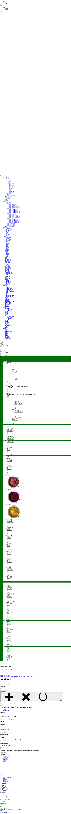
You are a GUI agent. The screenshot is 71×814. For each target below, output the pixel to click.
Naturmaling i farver (10, 18)
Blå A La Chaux (8, 74)
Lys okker (6, 92)
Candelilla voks (7, 127)
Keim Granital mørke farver (14, 52)
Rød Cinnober (9, 571)
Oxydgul (6, 98)
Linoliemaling (5, 62)
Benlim (8, 604)
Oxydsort (6, 99)
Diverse (4, 761)
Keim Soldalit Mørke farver (14, 57)
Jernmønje (6, 86)
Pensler (6, 164)
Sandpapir (6, 169)
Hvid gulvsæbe (9, 628)
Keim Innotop (9, 29)
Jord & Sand (11, 20)
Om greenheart (5, 768)
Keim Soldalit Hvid (12, 54)
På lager (1, 741)
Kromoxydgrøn (7, 88)
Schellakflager (9, 586)
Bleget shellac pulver (10, 600)
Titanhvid (6, 114)
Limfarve (6, 34)
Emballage (9, 649)
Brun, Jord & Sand (8, 65)
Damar (6, 129)
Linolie (6, 150)
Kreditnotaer (5, 779)
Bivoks (6, 121)
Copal (6, 128)
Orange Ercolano (8, 97)
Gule (10, 25)
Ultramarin (7, 115)
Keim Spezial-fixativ (10, 438)
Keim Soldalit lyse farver (13, 55)
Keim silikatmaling (8, 28)
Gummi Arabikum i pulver (9, 131)
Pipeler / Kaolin (9, 614)
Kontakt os (4, 771)
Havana (6, 83)
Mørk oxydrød (7, 96)
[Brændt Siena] (5, 675)
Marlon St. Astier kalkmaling (10, 61)
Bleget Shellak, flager (8, 123)
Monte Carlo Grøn (8, 94)
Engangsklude (7, 172)
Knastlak (6, 161)
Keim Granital (9, 48)
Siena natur (7, 112)
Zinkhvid (6, 119)
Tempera (6, 35)
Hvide (10, 19)
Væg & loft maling (6, 12)
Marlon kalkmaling (10, 425)
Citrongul (6, 76)
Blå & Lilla (11, 22)
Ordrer (4, 778)
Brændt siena (7, 73)
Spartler (6, 168)
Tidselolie (6, 162)
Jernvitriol (6, 132)
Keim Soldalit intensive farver (14, 56)
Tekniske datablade (6, 756)
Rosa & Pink (11, 26)
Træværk (4, 142)
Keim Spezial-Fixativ (11, 60)
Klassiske (8, 444)
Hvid (8, 15)
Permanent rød (9, 530)
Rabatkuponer (5, 781)
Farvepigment (5, 71)
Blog (1, 5)
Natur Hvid (9, 16)
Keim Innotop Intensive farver (14, 41)
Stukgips (6, 140)
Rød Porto (6, 110)
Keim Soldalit (9, 53)
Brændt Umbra (9, 526)
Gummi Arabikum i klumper (10, 130)
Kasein (6, 133)
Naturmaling (7, 13)
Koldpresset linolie (10, 151)
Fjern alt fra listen (19, 809)
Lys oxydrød (7, 93)
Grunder (8, 17)
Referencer (4, 760)
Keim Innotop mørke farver (14, 42)
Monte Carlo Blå (8, 95)
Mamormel (8, 616)
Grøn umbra (7, 79)
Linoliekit (6, 146)
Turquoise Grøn (7, 113)
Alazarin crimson (8, 72)
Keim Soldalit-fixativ (10, 427)
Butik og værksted (6, 770)
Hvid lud (6, 149)
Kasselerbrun (7, 89)
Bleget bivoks (9, 584)
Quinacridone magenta (9, 108)
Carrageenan (9, 590)
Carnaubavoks (7, 125)
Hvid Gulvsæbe (7, 159)
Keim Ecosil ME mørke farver (14, 47)
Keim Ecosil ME (10, 43)
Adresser (4, 780)
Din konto (2, 773)
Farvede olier (7, 143)
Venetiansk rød (7, 118)
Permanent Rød (7, 105)
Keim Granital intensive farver (14, 51)
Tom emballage (7, 171)
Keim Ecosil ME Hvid (13, 44)
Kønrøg (6, 91)
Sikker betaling (5, 769)
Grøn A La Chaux (8, 82)
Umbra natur (7, 117)
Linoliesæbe (7, 157)
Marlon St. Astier (8, 31)
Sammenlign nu (3, 809)
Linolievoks (7, 155)
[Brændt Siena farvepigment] (5, 676)
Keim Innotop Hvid (12, 39)
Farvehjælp (5, 758)
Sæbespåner (7, 158)
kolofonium (7, 134)
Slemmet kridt (7, 141)
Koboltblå (6, 90)
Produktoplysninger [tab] (6, 710)
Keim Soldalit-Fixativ (11, 59)
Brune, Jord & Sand (10, 443)
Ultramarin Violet (8, 116)
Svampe (6, 170)
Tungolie (6, 156)
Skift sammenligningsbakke (11, 809)
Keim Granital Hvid (12, 49)
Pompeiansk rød (8, 101)
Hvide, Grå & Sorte (8, 64)
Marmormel (7, 135)
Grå (10, 21)
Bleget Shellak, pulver (9, 124)
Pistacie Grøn (7, 106)
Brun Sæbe (8, 639)
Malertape (6, 167)
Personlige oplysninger (7, 777)
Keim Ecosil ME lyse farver (14, 45)
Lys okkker (8, 572)
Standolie (8, 154)
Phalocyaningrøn (9, 549)
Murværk (4, 36)
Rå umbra (6, 109)
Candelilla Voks (9, 606)
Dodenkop (7, 77)
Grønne (10, 24)
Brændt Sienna (9, 460)
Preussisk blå (7, 104)
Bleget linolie (9, 152)
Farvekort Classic (12, 27)
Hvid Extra (9, 14)
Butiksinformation (3, 790)
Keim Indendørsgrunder (11, 30)
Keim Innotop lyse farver (13, 40)
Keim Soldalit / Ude (10, 431)
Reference (2, 740)
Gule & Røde (7, 69)
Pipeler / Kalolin (8, 138)
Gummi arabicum (9, 597)
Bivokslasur (9, 33)
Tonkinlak (6, 148)
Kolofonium (9, 588)
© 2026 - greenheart (3, 812)
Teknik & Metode (6, 757)
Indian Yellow (7, 85)
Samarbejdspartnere (6, 759)
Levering (4, 766)
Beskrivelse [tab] (5, 709)
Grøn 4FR (6, 81)
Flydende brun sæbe (8, 160)
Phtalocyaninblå (7, 102)
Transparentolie (9, 144)
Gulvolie (8, 145)
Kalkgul (6, 87)
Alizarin (8, 544)
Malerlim (8, 607)
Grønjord (6, 80)
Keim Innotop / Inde (10, 429)
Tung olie (8, 630)
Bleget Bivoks (7, 122)
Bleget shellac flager (10, 593)
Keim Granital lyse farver (13, 50)
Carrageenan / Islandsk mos (10, 126)
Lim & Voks (5, 120)
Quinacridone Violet (8, 107)
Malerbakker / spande (8, 166)
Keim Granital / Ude (10, 436)
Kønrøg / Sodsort (9, 524)
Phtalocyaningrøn (8, 103)
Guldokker (7, 78)
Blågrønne (11, 23)
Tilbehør (4, 163)
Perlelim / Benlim (8, 137)
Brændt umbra (7, 75)
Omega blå (7, 100)
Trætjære (6, 147)
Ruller (6, 165)
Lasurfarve (7, 32)
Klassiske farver (7, 63)
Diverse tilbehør (7, 173)
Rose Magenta (7, 111)
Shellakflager (7, 139)
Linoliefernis (9, 153)
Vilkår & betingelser (6, 767)
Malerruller (8, 651)
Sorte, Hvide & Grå (10, 441)
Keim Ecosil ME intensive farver (15, 46)
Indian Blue (7, 84)
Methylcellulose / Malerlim (9, 136)
